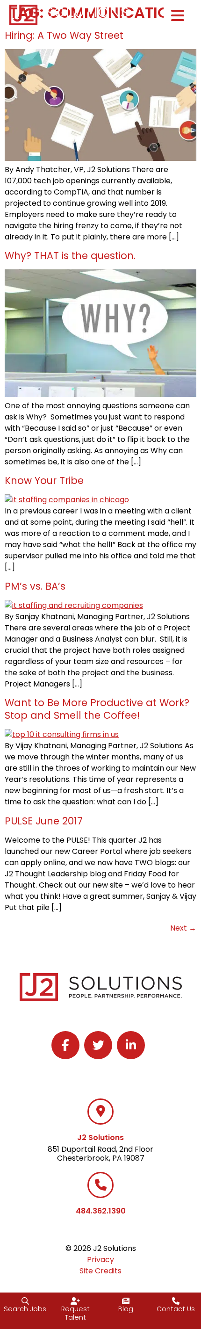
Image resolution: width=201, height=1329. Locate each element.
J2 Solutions (100, 1137)
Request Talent (75, 1313)
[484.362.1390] (100, 1185)
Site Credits (100, 1270)
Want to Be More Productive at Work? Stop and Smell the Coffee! (97, 709)
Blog (125, 1309)
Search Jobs (25, 1309)
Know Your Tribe (44, 480)
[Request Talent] (75, 1301)
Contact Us (176, 1309)
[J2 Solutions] (100, 1111)
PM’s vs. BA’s (35, 586)
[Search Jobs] (25, 1301)
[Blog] (125, 1301)
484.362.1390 (101, 1211)
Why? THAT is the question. (70, 255)
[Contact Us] (175, 1301)
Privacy (100, 1259)
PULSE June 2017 (44, 821)
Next (183, 928)
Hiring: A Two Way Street (64, 35)
